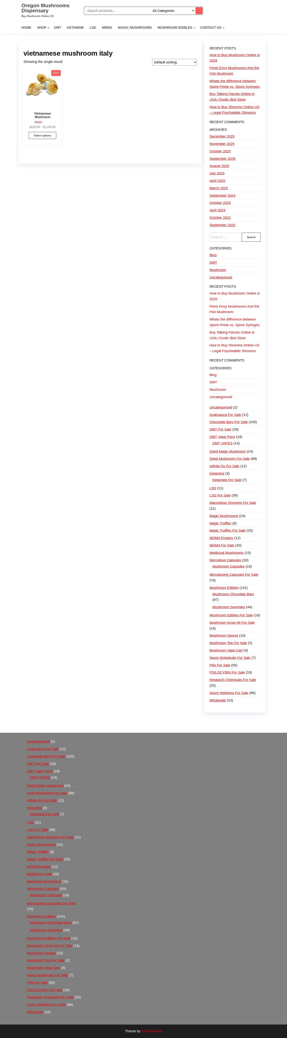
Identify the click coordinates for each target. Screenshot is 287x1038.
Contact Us (210, 27)
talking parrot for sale (102, 726)
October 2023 (220, 203)
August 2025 (219, 166)
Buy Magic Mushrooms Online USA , (53, 720)
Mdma (107, 27)
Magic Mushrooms (135, 27)
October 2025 (220, 151)
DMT (57, 27)
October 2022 (220, 218)
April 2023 (217, 210)
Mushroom (217, 270)
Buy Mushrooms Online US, (104, 720)
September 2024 (222, 196)
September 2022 (222, 225)
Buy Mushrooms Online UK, (149, 720)
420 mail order (182, 720)
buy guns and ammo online (186, 726)
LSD (93, 27)
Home (26, 27)
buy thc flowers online (213, 720)
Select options (42, 135)
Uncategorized (220, 277)
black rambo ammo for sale (142, 726)
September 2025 (222, 159)
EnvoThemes (152, 1031)
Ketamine (75, 27)
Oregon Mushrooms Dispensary (45, 8)
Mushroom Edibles (175, 27)
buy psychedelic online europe (60, 726)
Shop (41, 27)
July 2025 (217, 173)
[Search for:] (235, 237)
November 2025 (221, 144)
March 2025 (218, 188)
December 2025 (221, 136)
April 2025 (217, 181)
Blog (213, 255)
